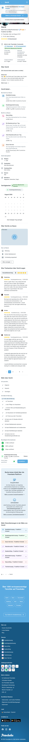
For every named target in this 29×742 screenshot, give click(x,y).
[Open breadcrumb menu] (6, 574)
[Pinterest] (9, 729)
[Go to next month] (23, 194)
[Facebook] (2, 729)
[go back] (1, 2)
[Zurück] (6, 371)
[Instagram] (6, 729)
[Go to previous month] (20, 194)
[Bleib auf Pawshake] (14, 461)
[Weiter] (22, 371)
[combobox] (14, 189)
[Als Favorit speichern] (27, 2)
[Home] (1, 574)
